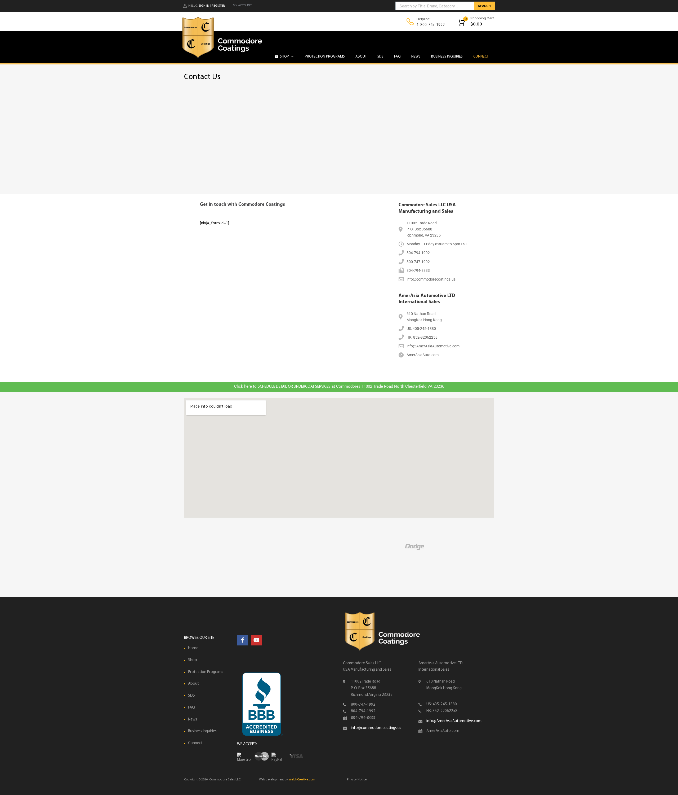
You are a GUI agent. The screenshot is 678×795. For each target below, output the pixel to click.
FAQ (397, 57)
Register (218, 5)
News (416, 57)
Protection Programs (325, 57)
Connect (481, 57)
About (361, 57)
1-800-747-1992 (430, 25)
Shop (284, 57)
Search (484, 6)
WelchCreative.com (302, 779)
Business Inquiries (447, 57)
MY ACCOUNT (242, 5)
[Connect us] (242, 640)
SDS (380, 57)
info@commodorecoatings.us (376, 728)
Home (193, 648)
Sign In (204, 5)
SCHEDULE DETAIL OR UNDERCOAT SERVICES (294, 387)
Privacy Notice (357, 779)
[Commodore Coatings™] (222, 59)
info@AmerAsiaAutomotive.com (453, 721)
